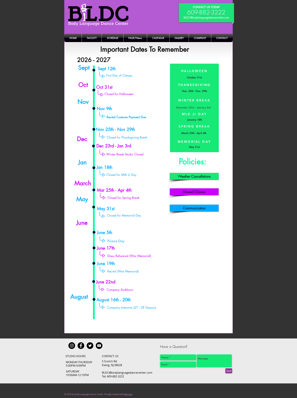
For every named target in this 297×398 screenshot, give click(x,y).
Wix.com (128, 394)
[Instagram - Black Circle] (71, 345)
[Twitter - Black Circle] (90, 345)
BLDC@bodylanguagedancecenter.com (206, 17)
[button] (194, 176)
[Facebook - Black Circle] (81, 345)
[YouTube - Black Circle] (99, 345)
